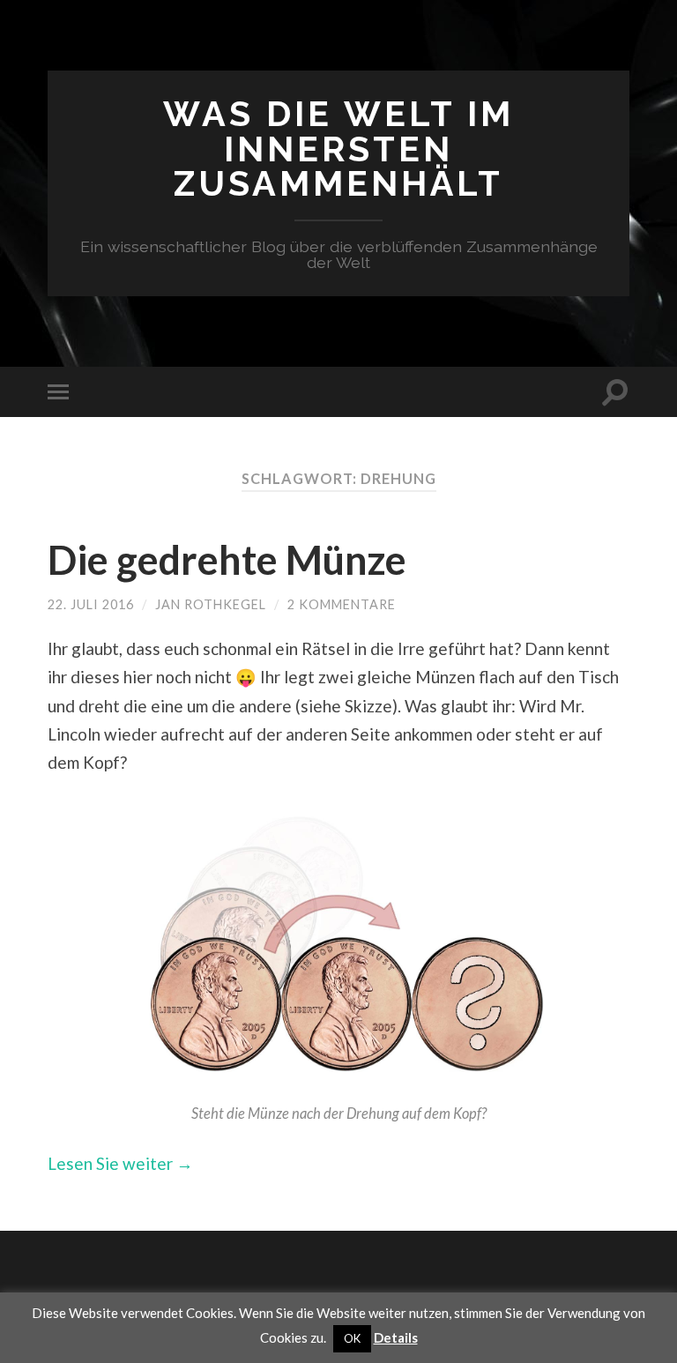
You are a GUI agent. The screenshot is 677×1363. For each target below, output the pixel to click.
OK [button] (352, 1338)
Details (396, 1337)
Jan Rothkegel (210, 604)
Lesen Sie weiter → (120, 1163)
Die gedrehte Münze (227, 560)
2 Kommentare (341, 604)
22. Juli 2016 (91, 604)
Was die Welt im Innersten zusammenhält (338, 148)
